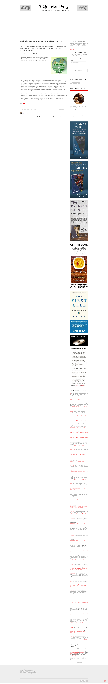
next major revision (73, 653)
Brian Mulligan (72, 475)
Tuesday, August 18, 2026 (78, 507)
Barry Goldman (72, 449)
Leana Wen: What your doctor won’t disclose (28, 109)
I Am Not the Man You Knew (75, 594)
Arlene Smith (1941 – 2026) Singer (76, 631)
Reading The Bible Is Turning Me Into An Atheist (78, 406)
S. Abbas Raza (43, 43)
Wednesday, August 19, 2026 (83, 471)
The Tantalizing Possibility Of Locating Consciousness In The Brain (76, 549)
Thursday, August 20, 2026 (80, 445)
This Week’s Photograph (74, 415)
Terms (78, 75)
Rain (70, 393)
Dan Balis (82, 652)
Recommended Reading (41, 17)
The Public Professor (73, 618)
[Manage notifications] (105, 681)
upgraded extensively (75, 652)
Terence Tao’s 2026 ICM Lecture (75, 602)
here (24, 103)
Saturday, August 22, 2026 (77, 399)
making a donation (29, 676)
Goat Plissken (72, 465)
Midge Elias (72, 502)
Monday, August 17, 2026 (82, 639)
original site (73, 648)
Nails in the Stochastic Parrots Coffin (76, 488)
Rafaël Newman (72, 564)
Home (23, 17)
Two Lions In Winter (73, 639)
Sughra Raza (72, 418)
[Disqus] (43, 127)
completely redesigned (79, 649)
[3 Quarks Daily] (54, 11)
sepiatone (71, 483)
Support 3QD (66, 17)
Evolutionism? (72, 445)
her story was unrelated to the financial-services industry (44, 96)
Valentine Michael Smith (74, 493)
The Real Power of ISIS (61, 109)
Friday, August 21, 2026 (74, 407)
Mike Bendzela (72, 403)
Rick (70, 423)
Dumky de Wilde (74, 655)
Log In (73, 17)
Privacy (81, 75)
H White (71, 581)
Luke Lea (71, 544)
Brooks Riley (72, 411)
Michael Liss (72, 431)
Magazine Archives (55, 17)
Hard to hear (72, 577)
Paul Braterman (72, 555)
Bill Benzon (72, 441)
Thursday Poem (72, 427)
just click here (72, 49)
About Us (30, 17)
